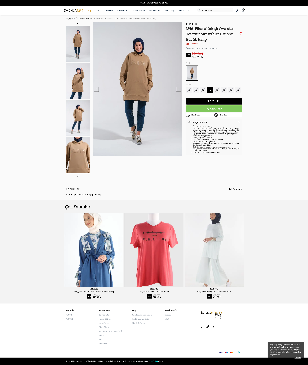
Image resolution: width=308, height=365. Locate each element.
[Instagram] (207, 326)
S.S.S (167, 319)
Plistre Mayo (104, 327)
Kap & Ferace (104, 323)
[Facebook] (201, 326)
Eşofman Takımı (123, 10)
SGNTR (100, 10)
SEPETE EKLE (214, 101)
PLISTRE (109, 10)
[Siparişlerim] (237, 10)
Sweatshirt (103, 343)
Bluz (100, 339)
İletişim (168, 315)
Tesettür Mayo (169, 10)
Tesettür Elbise (154, 10)
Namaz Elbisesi (139, 10)
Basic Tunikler (184, 10)
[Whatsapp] (213, 326)
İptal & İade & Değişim (140, 319)
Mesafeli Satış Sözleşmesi (142, 315)
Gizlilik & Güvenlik (139, 323)
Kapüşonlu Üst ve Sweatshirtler (79, 18)
